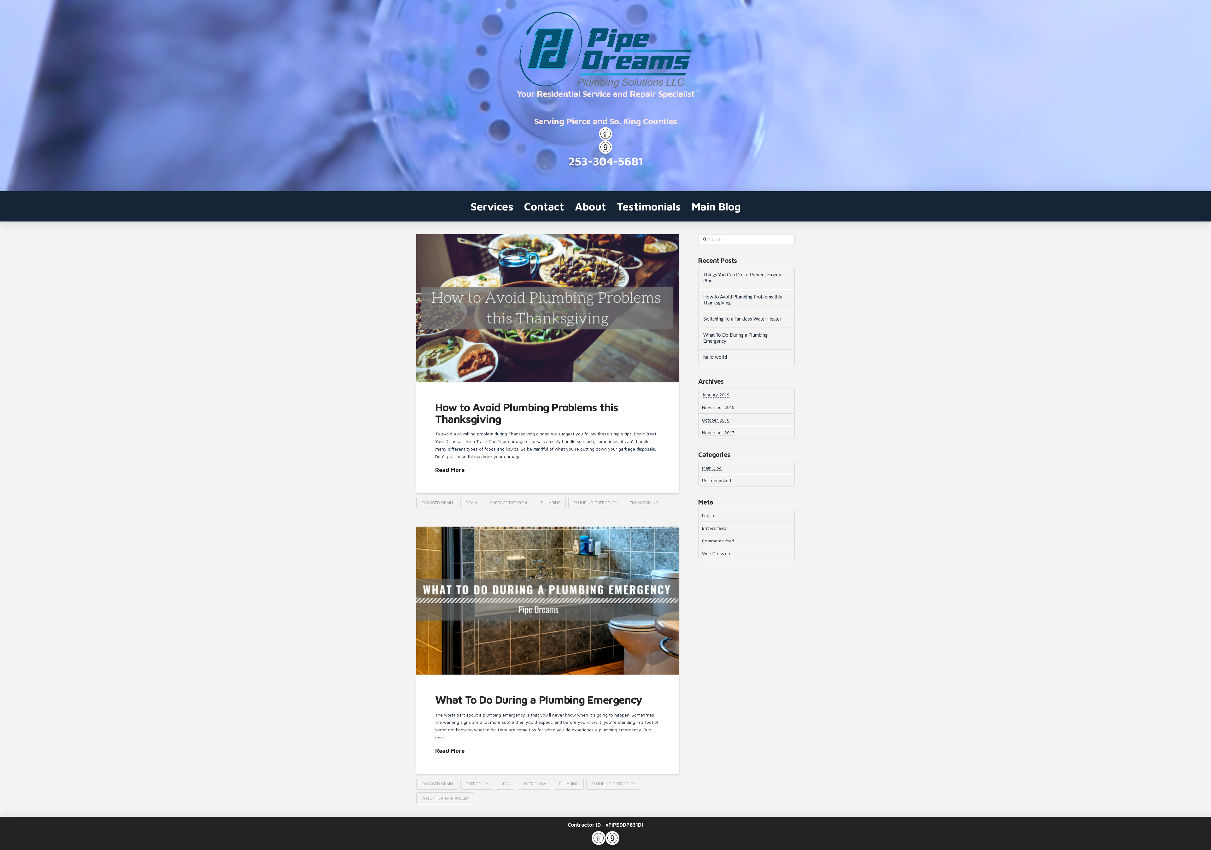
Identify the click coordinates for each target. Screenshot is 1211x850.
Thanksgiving (644, 502)
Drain (471, 502)
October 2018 (715, 419)
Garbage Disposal (509, 502)
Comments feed (718, 540)
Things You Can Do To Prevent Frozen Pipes (742, 278)
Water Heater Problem (445, 797)
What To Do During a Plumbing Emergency (538, 699)
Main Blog (712, 467)
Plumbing (551, 502)
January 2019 (715, 394)
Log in (708, 515)
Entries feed (714, 528)
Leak (505, 783)
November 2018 (718, 407)
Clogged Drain (437, 502)
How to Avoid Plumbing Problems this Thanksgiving (526, 412)
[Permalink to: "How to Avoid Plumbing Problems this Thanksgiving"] (547, 308)
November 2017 (718, 432)
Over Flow (534, 783)
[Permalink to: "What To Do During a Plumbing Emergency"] (547, 601)
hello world (715, 357)
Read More (450, 470)
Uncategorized (716, 480)
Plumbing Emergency (595, 502)
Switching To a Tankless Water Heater (742, 319)
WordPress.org (717, 553)
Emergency (476, 783)
